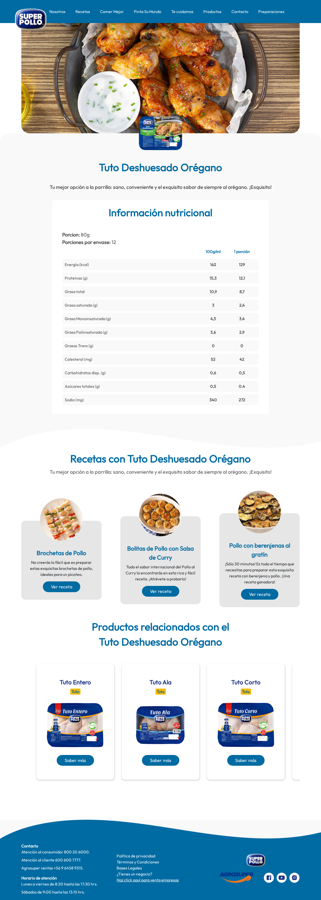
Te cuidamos (182, 11)
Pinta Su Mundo (147, 11)
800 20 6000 (76, 851)
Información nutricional (160, 212)
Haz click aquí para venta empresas (148, 879)
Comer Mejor (112, 11)
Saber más (75, 760)
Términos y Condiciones (138, 861)
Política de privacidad (136, 855)
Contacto (239, 11)
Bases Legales (129, 867)
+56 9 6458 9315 (68, 867)
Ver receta (61, 587)
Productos (212, 11)
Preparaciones (271, 11)
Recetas (82, 11)
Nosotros (57, 11)
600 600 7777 (67, 859)
